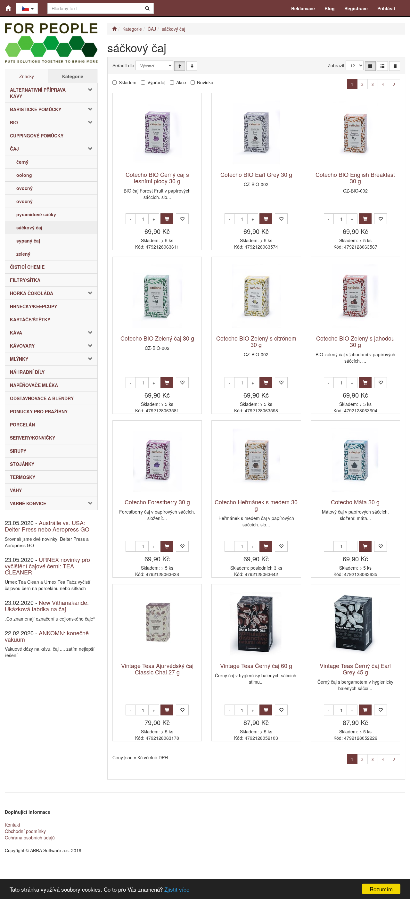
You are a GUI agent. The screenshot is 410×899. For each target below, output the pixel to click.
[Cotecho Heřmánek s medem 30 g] (256, 460)
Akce (181, 82)
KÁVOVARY (22, 345)
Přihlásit (386, 8)
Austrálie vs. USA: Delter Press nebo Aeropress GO (47, 525)
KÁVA (16, 332)
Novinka (205, 82)
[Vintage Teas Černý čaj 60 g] (256, 624)
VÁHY (16, 490)
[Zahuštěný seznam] (394, 66)
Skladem (127, 82)
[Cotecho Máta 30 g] (355, 460)
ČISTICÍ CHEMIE (27, 267)
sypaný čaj (28, 240)
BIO (14, 122)
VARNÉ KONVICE (28, 503)
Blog (329, 8)
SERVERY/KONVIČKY (32, 437)
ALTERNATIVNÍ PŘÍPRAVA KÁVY (38, 93)
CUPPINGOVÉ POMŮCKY (36, 135)
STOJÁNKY (22, 464)
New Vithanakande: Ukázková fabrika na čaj (47, 605)
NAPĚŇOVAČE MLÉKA (34, 385)
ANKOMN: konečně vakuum (47, 636)
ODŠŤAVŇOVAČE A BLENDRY (42, 398)
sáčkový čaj (29, 227)
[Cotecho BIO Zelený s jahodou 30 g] (355, 296)
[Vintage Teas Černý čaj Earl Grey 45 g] (355, 624)
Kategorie (72, 76)
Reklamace (303, 8)
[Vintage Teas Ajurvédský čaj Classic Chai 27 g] (157, 624)
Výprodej (156, 82)
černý (22, 162)
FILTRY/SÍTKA (25, 280)
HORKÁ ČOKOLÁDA (31, 293)
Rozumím (381, 889)
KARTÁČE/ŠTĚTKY (30, 319)
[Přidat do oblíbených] (182, 218)
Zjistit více (176, 889)
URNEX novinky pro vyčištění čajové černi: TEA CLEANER (47, 565)
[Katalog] (370, 66)
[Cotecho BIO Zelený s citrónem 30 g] (256, 296)
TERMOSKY (22, 477)
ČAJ (14, 148)
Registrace (356, 8)
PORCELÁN (22, 424)
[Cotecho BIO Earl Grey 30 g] (256, 132)
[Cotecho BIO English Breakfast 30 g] (355, 132)
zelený (23, 254)
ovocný (24, 188)
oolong (24, 175)
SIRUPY (18, 451)
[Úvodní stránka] (114, 29)
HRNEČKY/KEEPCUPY (33, 306)
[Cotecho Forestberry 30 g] (157, 460)
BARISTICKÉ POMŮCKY (35, 109)
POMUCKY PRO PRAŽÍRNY (39, 411)
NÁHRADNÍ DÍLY (27, 372)
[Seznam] (382, 66)
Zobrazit (336, 65)
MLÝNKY (19, 359)
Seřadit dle (123, 65)
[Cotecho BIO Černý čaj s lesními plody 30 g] (157, 132)
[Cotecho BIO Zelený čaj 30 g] (157, 296)
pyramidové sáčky (36, 214)
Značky (26, 76)
